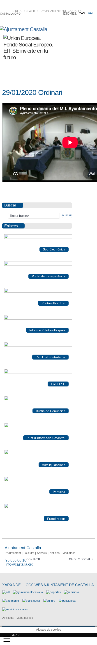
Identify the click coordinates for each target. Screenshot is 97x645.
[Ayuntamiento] (28, 592)
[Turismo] (67, 600)
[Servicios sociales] (15, 609)
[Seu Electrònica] (38, 237)
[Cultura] (49, 600)
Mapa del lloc (24, 617)
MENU (16, 634)
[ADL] (6, 592)
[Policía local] (31, 600)
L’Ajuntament (13, 553)
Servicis (42, 553)
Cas (82, 13)
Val (91, 13)
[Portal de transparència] (38, 264)
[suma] (38, 453)
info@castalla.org (19, 564)
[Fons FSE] (38, 372)
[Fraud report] (38, 507)
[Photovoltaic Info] (38, 291)
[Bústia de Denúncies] (38, 399)
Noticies (55, 553)
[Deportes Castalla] (53, 592)
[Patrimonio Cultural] (10, 600)
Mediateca (68, 553)
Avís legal (8, 617)
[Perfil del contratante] (38, 345)
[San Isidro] (71, 592)
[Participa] (38, 480)
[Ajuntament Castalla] (23, 29)
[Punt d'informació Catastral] (38, 426)
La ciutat (29, 553)
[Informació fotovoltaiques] (38, 318)
